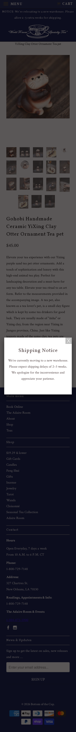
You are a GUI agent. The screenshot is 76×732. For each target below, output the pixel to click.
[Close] (68, 341)
